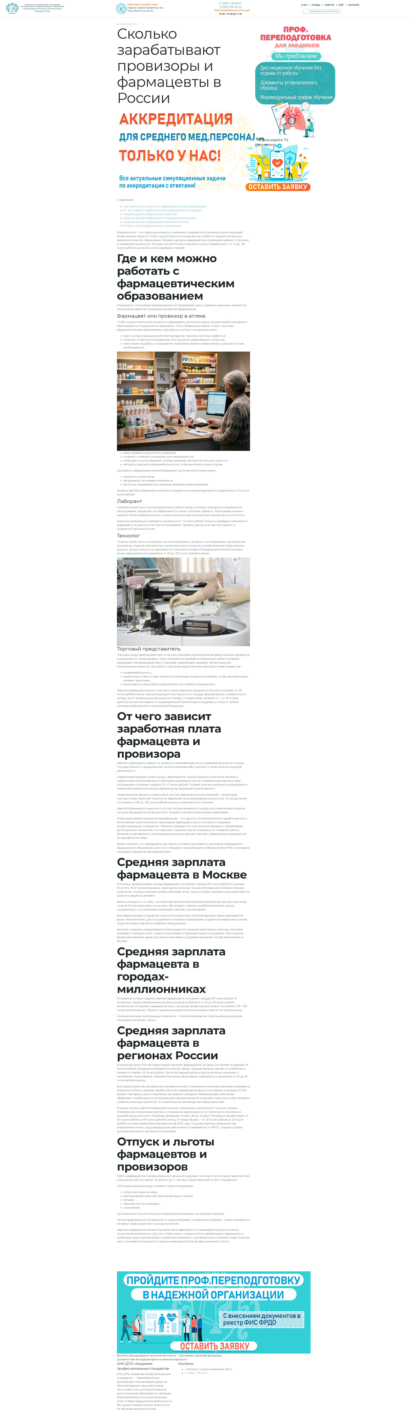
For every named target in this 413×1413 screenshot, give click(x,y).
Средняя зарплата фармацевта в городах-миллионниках (159, 218)
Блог (341, 5)
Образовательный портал (324, 11)
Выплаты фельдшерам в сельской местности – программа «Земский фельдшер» (169, 1355)
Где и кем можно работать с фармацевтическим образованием (164, 206)
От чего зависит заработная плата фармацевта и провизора (162, 210)
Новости (329, 5)
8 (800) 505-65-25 (230, 7)
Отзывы (316, 5)
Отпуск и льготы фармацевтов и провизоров (152, 225)
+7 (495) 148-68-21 (230, 3)
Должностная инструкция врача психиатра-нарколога (152, 1359)
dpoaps (123, 24)
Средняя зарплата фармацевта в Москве (150, 214)
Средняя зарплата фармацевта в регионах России (156, 221)
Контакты (353, 5)
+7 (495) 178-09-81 (196, 1373)
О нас (304, 5)
